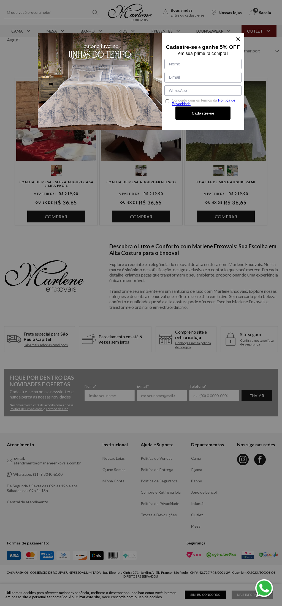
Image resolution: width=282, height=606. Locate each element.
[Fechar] (238, 39)
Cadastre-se (203, 113)
